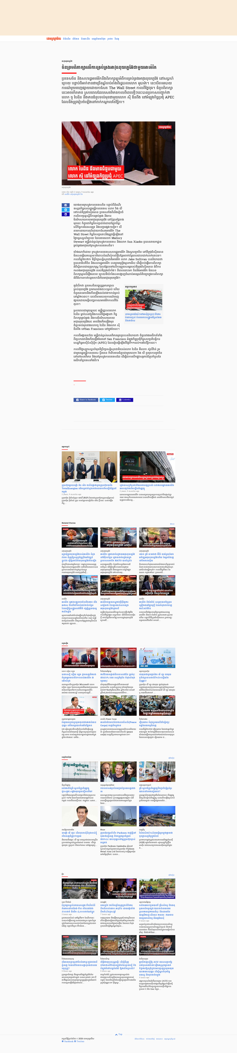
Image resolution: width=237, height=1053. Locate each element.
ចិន (81, 194)
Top (120, 1034)
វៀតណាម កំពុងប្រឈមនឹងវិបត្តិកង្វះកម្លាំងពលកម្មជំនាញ (154, 724)
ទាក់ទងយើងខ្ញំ (150, 1038)
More (172, 524)
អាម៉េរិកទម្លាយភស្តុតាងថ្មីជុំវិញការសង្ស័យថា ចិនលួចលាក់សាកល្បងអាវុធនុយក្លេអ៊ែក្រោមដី (114, 605)
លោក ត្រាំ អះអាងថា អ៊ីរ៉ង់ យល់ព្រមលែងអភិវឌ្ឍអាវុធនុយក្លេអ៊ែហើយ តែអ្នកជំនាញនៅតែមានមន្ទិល (156, 557)
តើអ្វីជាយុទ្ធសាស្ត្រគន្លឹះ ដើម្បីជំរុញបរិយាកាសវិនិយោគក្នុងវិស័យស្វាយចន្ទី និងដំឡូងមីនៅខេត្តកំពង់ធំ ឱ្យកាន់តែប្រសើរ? (118, 965)
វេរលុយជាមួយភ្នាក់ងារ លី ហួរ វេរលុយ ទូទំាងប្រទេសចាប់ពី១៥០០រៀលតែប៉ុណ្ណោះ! (155, 677)
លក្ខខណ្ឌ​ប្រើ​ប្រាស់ (169, 1038)
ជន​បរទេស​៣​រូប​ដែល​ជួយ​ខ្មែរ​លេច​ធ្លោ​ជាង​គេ (117, 790)
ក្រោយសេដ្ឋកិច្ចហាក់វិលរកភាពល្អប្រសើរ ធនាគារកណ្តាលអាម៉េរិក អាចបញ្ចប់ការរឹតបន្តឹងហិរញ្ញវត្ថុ (147, 487)
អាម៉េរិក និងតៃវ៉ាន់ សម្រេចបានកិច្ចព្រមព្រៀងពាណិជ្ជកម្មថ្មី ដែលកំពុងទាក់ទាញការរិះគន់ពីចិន (155, 605)
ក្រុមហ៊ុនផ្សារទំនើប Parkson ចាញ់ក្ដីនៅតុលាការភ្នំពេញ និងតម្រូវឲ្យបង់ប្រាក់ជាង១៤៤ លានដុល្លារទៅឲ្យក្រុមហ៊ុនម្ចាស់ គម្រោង (118, 838)
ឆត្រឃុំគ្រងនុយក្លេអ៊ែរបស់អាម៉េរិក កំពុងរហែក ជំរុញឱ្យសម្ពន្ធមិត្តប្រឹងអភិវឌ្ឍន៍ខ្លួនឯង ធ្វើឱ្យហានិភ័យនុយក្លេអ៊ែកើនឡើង (79, 557)
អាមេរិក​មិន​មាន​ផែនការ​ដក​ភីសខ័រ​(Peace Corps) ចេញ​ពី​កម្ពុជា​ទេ (118, 724)
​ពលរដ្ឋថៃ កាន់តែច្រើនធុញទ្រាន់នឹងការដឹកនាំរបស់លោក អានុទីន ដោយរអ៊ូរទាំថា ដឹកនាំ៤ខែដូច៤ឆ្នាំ (117, 908)
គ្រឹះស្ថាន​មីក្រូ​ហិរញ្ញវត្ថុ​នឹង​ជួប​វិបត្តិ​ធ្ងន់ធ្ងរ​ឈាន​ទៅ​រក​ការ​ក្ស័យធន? (155, 790)
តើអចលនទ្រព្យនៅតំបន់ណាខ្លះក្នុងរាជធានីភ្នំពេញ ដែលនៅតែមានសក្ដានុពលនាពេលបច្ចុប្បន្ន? (79, 965)
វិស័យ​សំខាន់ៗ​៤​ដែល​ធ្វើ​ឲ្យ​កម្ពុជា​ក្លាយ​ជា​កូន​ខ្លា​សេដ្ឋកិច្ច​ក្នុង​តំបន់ (156, 834)
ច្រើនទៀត (171, 758)
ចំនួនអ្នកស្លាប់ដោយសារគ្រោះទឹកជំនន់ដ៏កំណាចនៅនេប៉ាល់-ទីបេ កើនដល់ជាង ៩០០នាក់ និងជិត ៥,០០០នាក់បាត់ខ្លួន (78, 908)
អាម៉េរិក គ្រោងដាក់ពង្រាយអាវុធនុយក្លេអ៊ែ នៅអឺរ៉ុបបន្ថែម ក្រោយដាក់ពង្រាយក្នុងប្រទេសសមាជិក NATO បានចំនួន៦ (117, 557)
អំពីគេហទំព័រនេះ (139, 1038)
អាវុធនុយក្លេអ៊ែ (75, 194)
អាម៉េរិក (67, 194)
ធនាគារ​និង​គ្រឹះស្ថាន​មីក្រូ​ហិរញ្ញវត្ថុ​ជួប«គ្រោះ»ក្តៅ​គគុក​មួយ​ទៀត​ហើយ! (77, 790)
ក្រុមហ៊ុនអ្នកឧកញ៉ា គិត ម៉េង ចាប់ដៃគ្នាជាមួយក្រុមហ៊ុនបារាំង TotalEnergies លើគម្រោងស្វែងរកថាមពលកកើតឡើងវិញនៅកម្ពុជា (89, 488)
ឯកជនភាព (159, 1038)
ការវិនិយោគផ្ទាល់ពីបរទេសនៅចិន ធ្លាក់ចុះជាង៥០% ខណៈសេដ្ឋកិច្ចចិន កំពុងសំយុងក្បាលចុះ (117, 677)
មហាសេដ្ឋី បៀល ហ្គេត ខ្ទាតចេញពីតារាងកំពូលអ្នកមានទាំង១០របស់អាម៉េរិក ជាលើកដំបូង (79, 677)
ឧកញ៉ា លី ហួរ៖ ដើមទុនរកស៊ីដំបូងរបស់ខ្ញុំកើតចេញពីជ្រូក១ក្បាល (79, 834)
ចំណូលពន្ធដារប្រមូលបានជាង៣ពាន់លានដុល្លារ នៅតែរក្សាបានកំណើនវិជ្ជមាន (79, 724)
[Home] (53, 39)
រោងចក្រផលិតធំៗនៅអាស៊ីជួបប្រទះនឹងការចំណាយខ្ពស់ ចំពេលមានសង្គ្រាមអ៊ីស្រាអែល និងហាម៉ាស (143, 317)
